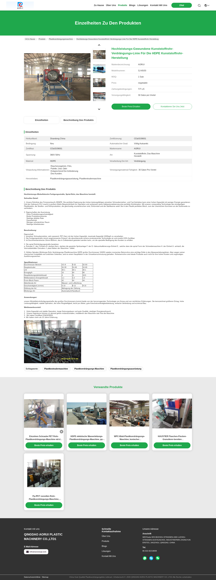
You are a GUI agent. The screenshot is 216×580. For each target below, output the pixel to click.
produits (122, 5)
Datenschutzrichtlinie (32, 577)
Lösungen (106, 551)
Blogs (104, 546)
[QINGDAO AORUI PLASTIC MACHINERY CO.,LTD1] (20, 5)
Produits (42, 39)
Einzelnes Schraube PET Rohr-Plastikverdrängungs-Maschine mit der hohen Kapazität (44, 438)
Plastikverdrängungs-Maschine (89, 369)
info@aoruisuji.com (38, 552)
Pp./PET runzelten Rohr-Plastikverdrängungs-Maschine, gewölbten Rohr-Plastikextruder (44, 498)
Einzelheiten (41, 120)
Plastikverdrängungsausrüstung (125, 369)
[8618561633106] (144, 558)
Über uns (111, 5)
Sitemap (45, 577)
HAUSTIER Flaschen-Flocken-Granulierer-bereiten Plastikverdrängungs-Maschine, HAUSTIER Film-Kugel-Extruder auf (172, 438)
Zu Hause (99, 5)
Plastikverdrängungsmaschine (61, 39)
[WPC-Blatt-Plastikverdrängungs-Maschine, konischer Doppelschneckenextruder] (129, 413)
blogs (132, 5)
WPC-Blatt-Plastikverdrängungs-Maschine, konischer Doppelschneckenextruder (129, 438)
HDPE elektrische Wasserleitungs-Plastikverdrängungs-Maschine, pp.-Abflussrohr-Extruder (87, 438)
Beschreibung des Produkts (79, 120)
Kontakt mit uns (109, 556)
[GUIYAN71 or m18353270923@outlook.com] (151, 558)
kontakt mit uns (158, 5)
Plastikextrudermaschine (56, 369)
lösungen (142, 5)
